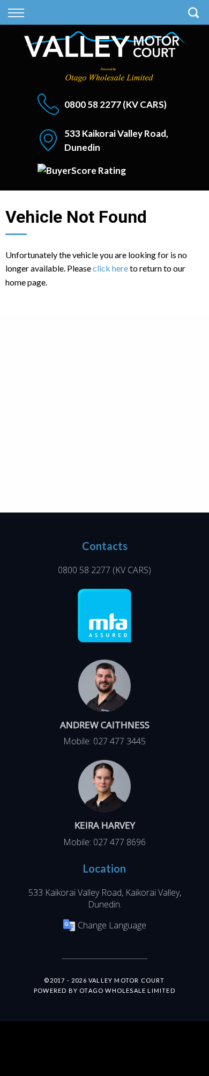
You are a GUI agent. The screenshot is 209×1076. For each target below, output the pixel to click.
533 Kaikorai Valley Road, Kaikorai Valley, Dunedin (104, 898)
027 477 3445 (119, 741)
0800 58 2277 (92, 104)
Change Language (112, 925)
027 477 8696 (119, 842)
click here (110, 268)
